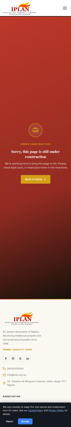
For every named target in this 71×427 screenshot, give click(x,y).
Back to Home (33, 179)
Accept (25, 421)
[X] (20, 358)
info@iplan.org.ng (16, 374)
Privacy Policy (56, 410)
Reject (9, 421)
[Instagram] (13, 358)
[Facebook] (6, 358)
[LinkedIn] (28, 358)
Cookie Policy (35, 410)
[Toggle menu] (65, 8)
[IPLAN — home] (19, 8)
